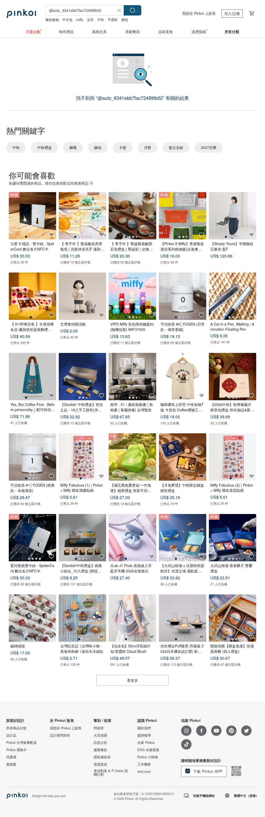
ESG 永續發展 (148, 750)
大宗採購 (100, 735)
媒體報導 (144, 735)
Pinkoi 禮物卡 (16, 750)
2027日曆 (208, 147)
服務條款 (100, 750)
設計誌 (11, 735)
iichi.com (144, 771)
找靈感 (11, 757)
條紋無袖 (52, 19)
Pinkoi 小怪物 (147, 757)
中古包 (67, 19)
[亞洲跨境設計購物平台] (21, 13)
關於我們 (144, 728)
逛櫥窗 (11, 764)
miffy (79, 19)
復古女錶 (176, 147)
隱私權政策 (102, 757)
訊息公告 (100, 742)
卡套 (122, 147)
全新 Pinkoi (145, 742)
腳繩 (73, 147)
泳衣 (90, 19)
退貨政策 (100, 764)
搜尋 (132, 10)
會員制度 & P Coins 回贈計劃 (111, 772)
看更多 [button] (132, 680)
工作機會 (144, 764)
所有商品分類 (16, 728)
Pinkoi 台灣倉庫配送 (21, 742)
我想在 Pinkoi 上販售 (199, 13)
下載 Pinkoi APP (207, 771)
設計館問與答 (60, 735)
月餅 (147, 147)
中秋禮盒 (44, 147)
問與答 (99, 728)
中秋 (100, 19)
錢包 (124, 19)
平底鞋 (113, 19)
